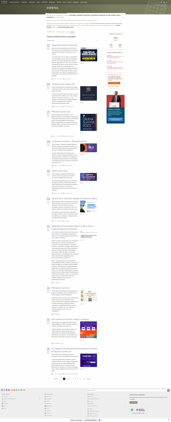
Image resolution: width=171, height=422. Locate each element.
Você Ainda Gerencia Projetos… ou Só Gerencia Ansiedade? (115, 57)
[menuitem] (161, 2)
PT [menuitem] (168, 2)
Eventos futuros (51, 31)
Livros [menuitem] (64, 2)
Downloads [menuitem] (5, 403)
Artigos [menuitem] (5, 401)
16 (84, 378)
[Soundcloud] (14, 390)
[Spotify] (17, 390)
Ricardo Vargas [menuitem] (83, 2)
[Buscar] (168, 390)
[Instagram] (4, 390)
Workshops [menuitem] (44, 2)
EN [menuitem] (166, 2)
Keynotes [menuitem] (59, 2)
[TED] (11, 390)
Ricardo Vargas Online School (66, 27)
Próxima (88, 378)
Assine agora (134, 402)
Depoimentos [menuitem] (76, 2)
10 (80, 378)
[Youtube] (9, 390)
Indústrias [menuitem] (24, 2)
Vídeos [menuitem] (4, 406)
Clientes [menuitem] (69, 2)
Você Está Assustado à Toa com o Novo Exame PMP (115, 62)
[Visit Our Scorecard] (138, 411)
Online (67, 31)
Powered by (110, 86)
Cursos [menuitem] (38, 2)
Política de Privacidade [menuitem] (94, 411)
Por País (72, 31)
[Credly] (24, 390)
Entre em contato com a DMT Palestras (115, 119)
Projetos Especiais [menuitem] (93, 406)
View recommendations (114, 83)
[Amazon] (19, 390)
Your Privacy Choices (90, 420)
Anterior (56, 378)
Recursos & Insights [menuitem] (14, 2)
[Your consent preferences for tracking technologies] (168, 419)
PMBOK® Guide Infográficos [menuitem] (9, 398)
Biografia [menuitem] (91, 396)
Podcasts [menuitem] (5, 396)
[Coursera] (22, 390)
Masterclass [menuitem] (52, 2)
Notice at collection (76, 420)
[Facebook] (7, 390)
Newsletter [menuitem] (91, 403)
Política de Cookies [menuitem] (93, 413)
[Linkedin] (2, 390)
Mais (81, 63)
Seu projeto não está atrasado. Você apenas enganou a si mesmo (115, 68)
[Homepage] (4, 3)
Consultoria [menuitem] (32, 2)
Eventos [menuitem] (91, 401)
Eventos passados (61, 31)
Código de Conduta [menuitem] (93, 416)
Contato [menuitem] (91, 408)
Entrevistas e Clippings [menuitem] (94, 398)
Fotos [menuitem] (4, 408)
